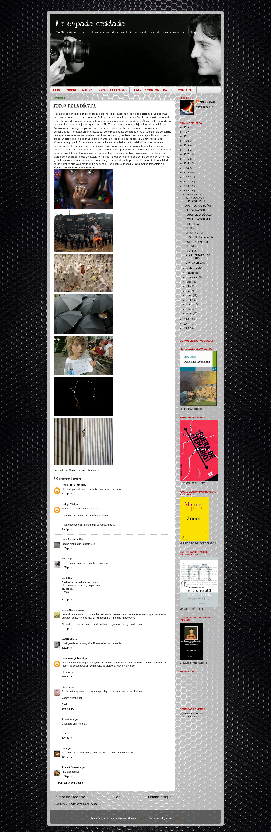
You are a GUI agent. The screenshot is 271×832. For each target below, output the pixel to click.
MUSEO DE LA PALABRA (199, 237)
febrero (190, 309)
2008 (187, 319)
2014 (187, 168)
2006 (187, 328)
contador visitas (188, 716)
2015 (187, 163)
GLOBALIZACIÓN (195, 210)
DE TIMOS (191, 246)
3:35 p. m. (67, 548)
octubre (190, 273)
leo (63, 748)
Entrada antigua (159, 797)
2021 (187, 136)
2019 (187, 145)
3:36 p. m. (67, 776)
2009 (187, 190)
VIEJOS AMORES (195, 233)
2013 (187, 172)
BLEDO (189, 228)
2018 (187, 150)
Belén (65, 687)
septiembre (192, 277)
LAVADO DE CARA (195, 263)
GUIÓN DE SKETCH (196, 242)
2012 (187, 177)
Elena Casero (69, 610)
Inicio (116, 797)
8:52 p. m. (67, 647)
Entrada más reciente (69, 797)
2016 (187, 159)
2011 (187, 181)
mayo (189, 295)
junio (189, 291)
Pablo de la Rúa (71, 485)
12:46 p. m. (68, 757)
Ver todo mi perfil (205, 107)
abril (189, 300)
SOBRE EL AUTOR (79, 90)
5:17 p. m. (67, 599)
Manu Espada (207, 102)
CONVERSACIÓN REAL (198, 219)
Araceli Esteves (70, 767)
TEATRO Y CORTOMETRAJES (152, 90)
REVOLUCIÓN (193, 251)
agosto (190, 282)
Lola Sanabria (70, 539)
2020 (187, 141)
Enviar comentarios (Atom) (83, 804)
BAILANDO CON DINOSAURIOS (195, 200)
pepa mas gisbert (72, 658)
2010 (187, 186)
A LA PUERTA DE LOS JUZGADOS (197, 256)
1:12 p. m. (67, 493)
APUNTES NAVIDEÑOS (198, 206)
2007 (187, 324)
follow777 (142, 818)
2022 (187, 132)
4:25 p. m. (67, 567)
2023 (187, 127)
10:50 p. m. (68, 709)
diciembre (191, 194)
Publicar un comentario (70, 783)
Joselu (66, 639)
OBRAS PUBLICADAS (112, 90)
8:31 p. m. (67, 628)
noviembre (192, 268)
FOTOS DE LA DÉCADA (198, 215)
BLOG (57, 90)
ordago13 (67, 504)
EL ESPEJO (192, 224)
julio (188, 286)
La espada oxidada (90, 23)
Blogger (175, 818)
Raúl (64, 558)
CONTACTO (186, 90)
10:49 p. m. (68, 676)
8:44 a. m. (67, 737)
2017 (187, 154)
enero (189, 313)
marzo (190, 304)
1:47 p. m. (67, 529)
